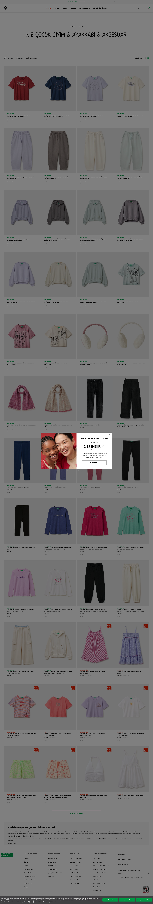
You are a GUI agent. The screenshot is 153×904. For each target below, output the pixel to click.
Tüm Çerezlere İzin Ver (144, 900)
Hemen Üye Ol (94, 463)
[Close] (109, 434)
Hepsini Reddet (127, 900)
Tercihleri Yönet (110, 900)
